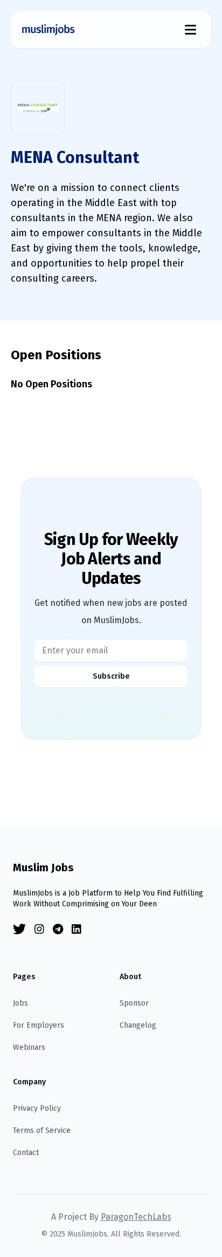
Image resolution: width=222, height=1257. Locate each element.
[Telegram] (58, 929)
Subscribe (111, 676)
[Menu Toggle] (190, 30)
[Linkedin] (76, 929)
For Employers (38, 1025)
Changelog (138, 1025)
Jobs (20, 1003)
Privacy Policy (37, 1108)
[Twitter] (19, 929)
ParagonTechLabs (136, 1217)
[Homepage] (48, 30)
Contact (26, 1152)
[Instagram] (39, 929)
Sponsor (134, 1003)
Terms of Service (42, 1130)
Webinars (29, 1047)
